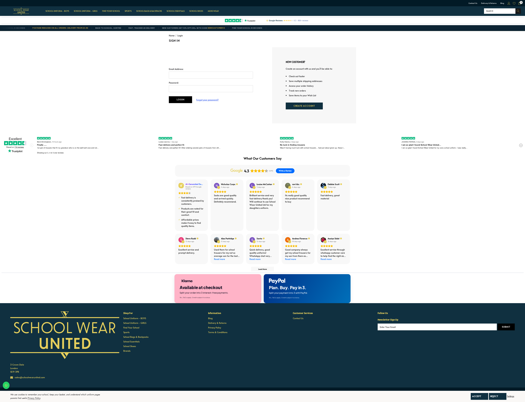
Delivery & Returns (489, 3)
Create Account (304, 105)
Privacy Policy (34, 398)
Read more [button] (219, 258)
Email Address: (176, 69)
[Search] (518, 11)
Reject (494, 396)
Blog (502, 3)
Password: (174, 82)
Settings (510, 396)
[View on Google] (216, 185)
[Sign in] (508, 3)
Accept (476, 396)
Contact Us (473, 3)
